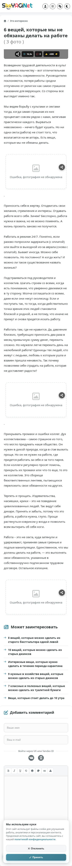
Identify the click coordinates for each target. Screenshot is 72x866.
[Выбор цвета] (38, 771)
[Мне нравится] (46, 54)
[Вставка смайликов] (32, 771)
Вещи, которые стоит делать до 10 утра (36, 698)
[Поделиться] (18, 54)
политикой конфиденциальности (34, 839)
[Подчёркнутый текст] (20, 771)
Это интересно (19, 21)
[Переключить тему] (67, 6)
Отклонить (37, 848)
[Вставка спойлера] (50, 771)
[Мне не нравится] (56, 54)
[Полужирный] (8, 771)
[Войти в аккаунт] (45, 6)
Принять (37, 857)
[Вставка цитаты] (44, 771)
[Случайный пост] (60, 6)
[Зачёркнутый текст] (26, 771)
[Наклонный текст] (14, 771)
